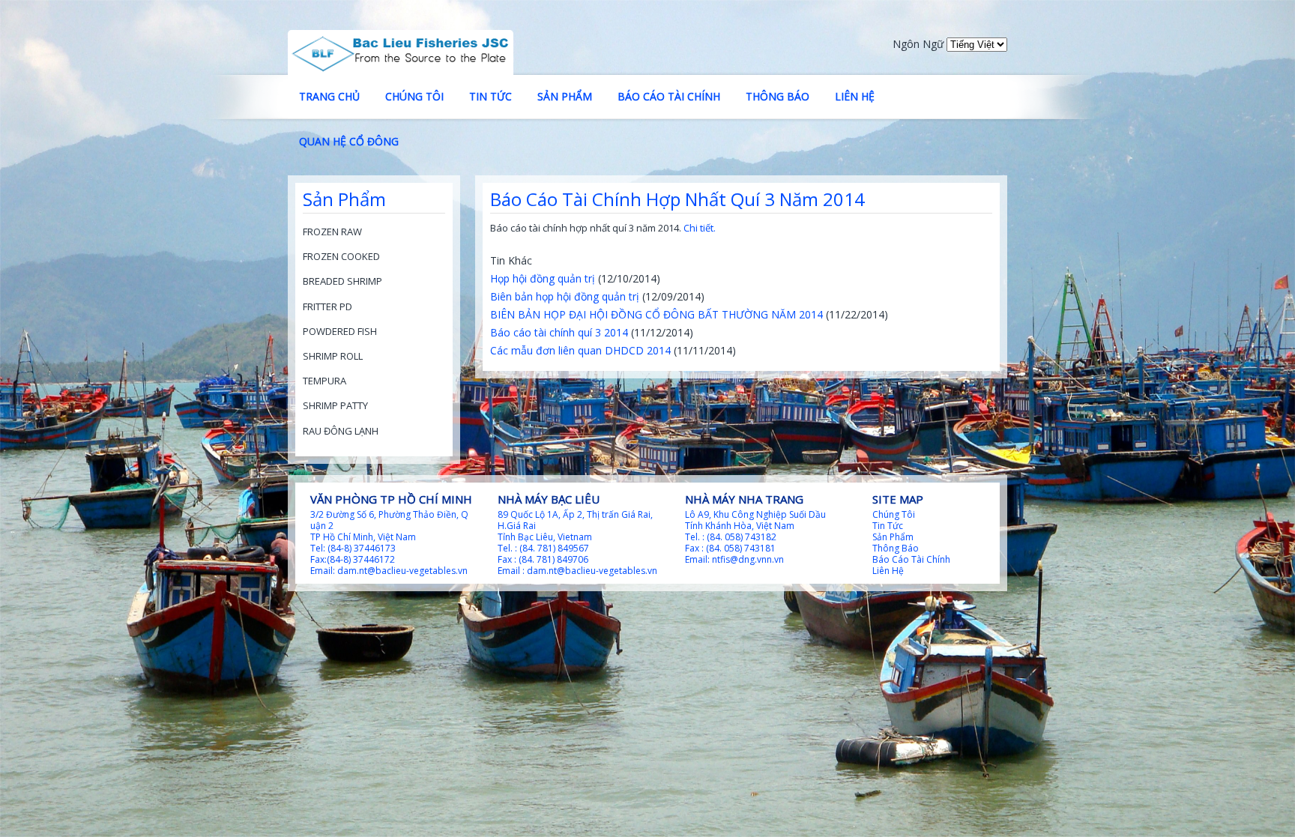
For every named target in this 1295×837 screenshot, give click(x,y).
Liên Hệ (855, 96)
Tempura (324, 380)
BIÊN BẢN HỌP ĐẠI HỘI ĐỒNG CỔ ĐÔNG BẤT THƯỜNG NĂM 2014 (656, 314)
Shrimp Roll (333, 356)
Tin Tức (490, 96)
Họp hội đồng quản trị (542, 278)
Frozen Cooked (341, 256)
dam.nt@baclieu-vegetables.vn (402, 570)
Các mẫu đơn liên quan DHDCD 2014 (580, 350)
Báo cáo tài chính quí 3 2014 (559, 332)
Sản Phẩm (564, 96)
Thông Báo (777, 96)
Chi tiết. (699, 228)
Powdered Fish (340, 331)
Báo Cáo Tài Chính (669, 96)
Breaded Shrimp (342, 281)
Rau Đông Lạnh (340, 431)
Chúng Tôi (414, 96)
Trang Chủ (329, 96)
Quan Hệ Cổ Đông (349, 141)
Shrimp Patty (335, 405)
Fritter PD (327, 306)
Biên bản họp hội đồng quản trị (564, 296)
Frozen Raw (332, 231)
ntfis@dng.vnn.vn (748, 559)
